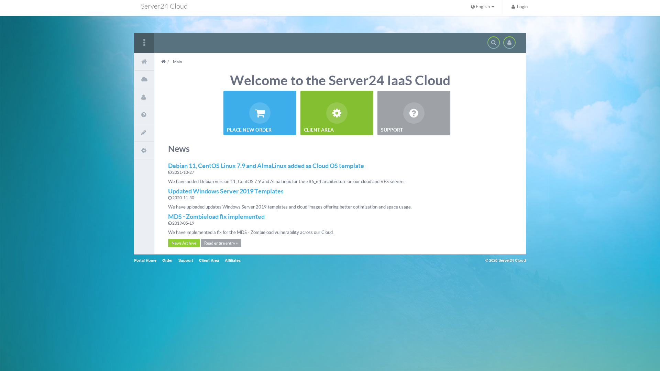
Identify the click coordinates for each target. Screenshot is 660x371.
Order (167, 260)
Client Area (209, 260)
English (483, 6)
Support (185, 260)
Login (521, 6)
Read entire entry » (221, 243)
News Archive (184, 243)
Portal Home (145, 260)
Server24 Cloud (164, 6)
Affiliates (233, 260)
